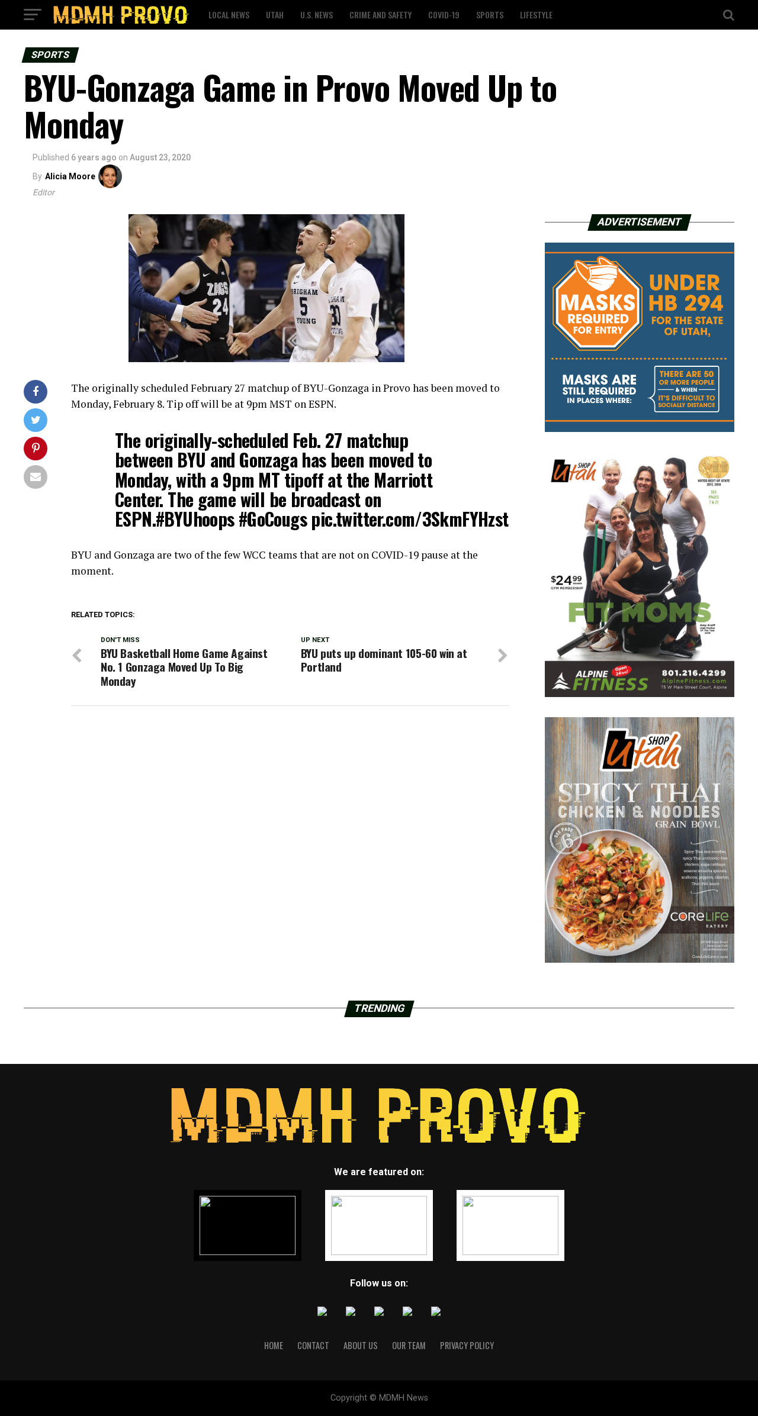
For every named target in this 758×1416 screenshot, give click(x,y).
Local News (228, 14)
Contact (313, 1345)
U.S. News (316, 14)
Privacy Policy (467, 1345)
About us (360, 1345)
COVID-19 (444, 14)
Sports (489, 14)
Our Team (409, 1345)
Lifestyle (536, 14)
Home (273, 1345)
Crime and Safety (380, 14)
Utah (275, 14)
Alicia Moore (70, 176)
